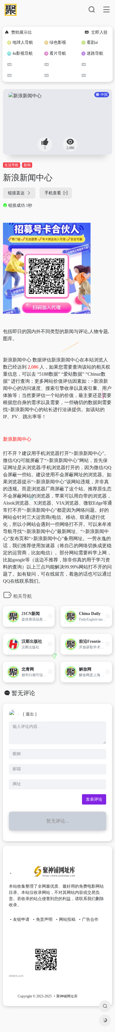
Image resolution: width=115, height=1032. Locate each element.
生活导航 (11, 165)
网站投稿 (67, 919)
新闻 (27, 165)
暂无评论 (23, 693)
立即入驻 (99, 32)
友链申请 (21, 919)
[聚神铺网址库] (53, 873)
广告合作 (90, 919)
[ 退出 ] (30, 714)
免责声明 (44, 919)
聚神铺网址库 (67, 996)
